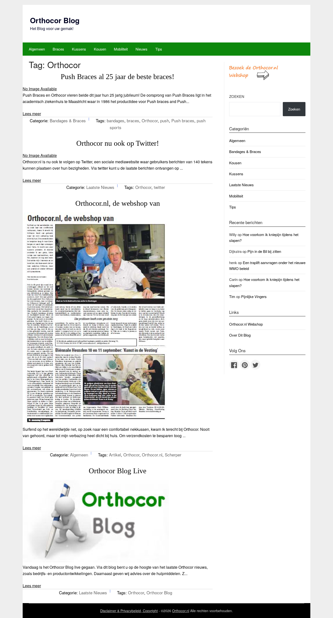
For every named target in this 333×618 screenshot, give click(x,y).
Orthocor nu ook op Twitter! (117, 143)
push (164, 120)
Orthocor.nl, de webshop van (117, 203)
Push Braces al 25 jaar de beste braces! (117, 76)
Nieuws (141, 49)
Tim (232, 296)
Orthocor (150, 120)
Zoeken (236, 96)
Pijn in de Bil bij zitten (264, 251)
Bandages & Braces (68, 120)
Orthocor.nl (152, 455)
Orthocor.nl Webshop (246, 324)
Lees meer (32, 113)
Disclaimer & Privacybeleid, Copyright (129, 610)
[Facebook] (234, 365)
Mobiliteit (121, 49)
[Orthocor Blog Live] (96, 561)
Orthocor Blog (54, 20)
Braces (58, 49)
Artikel (115, 455)
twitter (159, 187)
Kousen (100, 49)
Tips (158, 49)
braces (133, 120)
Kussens (79, 49)
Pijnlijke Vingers (254, 296)
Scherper (173, 455)
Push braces (182, 120)
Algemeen (37, 49)
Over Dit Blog (240, 335)
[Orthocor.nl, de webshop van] (96, 423)
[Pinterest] (245, 365)
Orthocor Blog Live (117, 471)
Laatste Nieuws (100, 187)
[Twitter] (255, 365)
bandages (115, 120)
